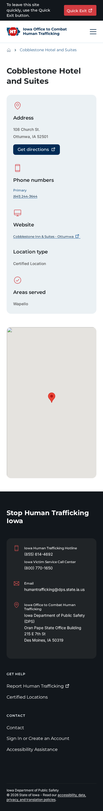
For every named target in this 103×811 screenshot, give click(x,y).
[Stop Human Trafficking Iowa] (37, 31)
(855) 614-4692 (38, 554)
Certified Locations (27, 697)
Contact (15, 727)
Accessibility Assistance (32, 749)
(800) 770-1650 (38, 568)
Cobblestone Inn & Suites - (43, 236)
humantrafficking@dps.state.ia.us (54, 589)
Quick (77, 10)
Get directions (33, 149)
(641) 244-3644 (25, 196)
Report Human (35, 686)
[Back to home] (10, 50)
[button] (51, 397)
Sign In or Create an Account (38, 738)
